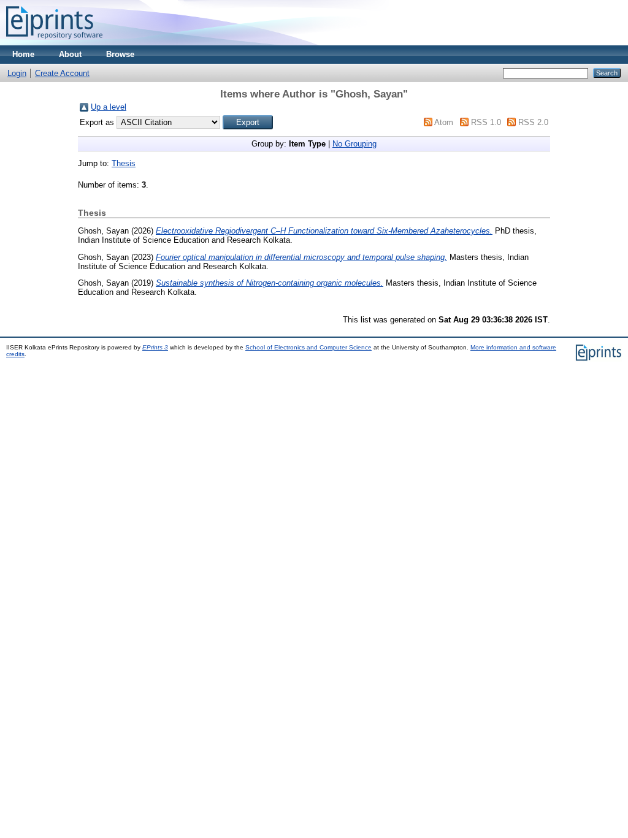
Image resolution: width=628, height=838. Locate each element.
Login (16, 73)
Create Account (62, 73)
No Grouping (354, 143)
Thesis (124, 163)
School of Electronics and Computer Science (308, 347)
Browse (120, 54)
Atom (443, 122)
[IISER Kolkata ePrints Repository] (54, 42)
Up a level (108, 107)
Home (23, 54)
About (70, 54)
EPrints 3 (155, 347)
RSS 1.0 (486, 122)
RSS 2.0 (533, 122)
